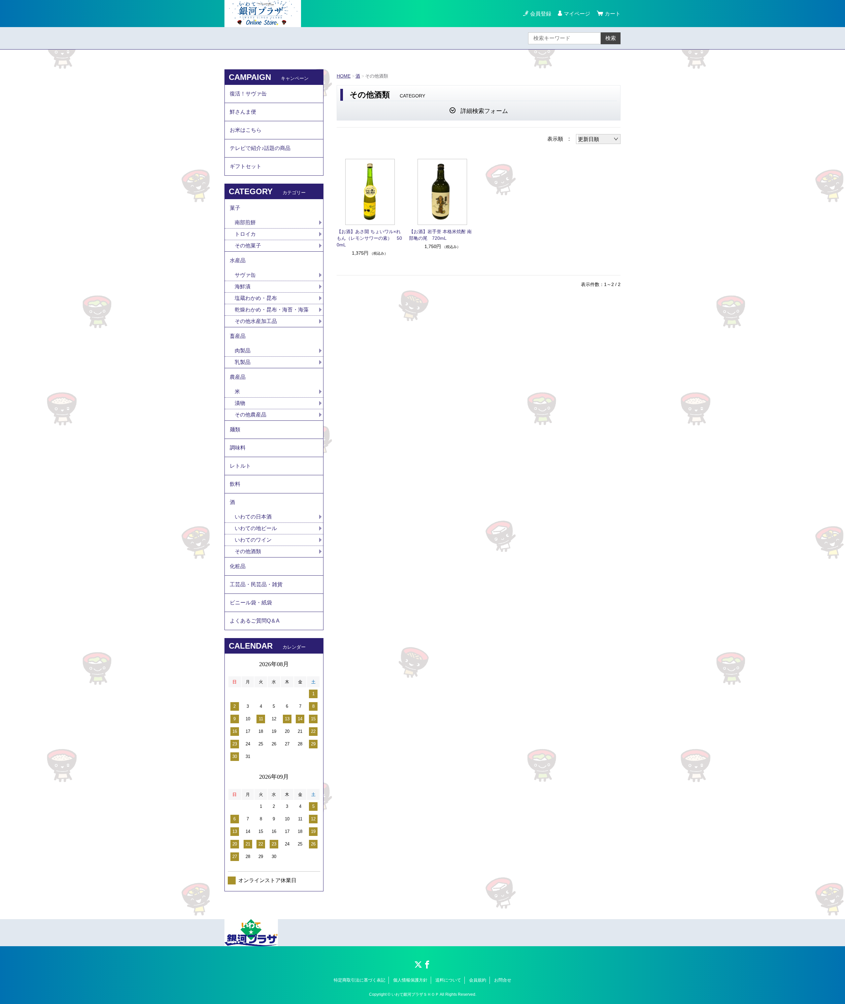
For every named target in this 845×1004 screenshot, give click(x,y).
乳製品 (243, 362)
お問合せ (502, 980)
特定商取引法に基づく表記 (359, 980)
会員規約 (477, 980)
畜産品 (238, 336)
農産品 (238, 377)
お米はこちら (245, 130)
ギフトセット (245, 166)
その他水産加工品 (256, 321)
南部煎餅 (245, 222)
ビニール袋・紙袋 (251, 602)
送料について (448, 980)
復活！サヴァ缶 (248, 93)
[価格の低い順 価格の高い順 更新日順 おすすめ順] (598, 139)
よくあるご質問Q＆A (255, 621)
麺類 (235, 429)
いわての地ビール (256, 528)
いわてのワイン (253, 540)
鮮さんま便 (243, 112)
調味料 (238, 447)
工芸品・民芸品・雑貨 (256, 584)
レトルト (240, 466)
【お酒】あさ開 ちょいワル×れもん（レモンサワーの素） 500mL (369, 238)
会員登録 (540, 14)
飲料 (235, 484)
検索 (610, 38)
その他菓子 (248, 245)
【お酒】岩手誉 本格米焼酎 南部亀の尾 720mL (440, 235)
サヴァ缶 (245, 275)
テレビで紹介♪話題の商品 (260, 148)
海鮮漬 (243, 286)
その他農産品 (250, 414)
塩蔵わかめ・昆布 (256, 298)
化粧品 (238, 566)
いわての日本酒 (253, 517)
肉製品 (243, 350)
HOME (344, 76)
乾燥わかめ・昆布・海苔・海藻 (272, 309)
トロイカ (245, 234)
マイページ (577, 14)
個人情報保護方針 (410, 980)
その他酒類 (248, 551)
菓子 (235, 208)
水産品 (238, 260)
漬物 (240, 403)
